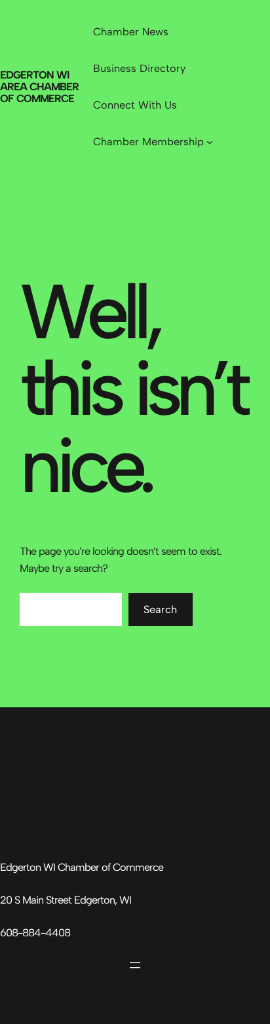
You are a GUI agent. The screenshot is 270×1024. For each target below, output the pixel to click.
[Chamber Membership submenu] (209, 142)
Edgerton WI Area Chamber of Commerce (39, 87)
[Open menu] (135, 965)
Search (160, 609)
